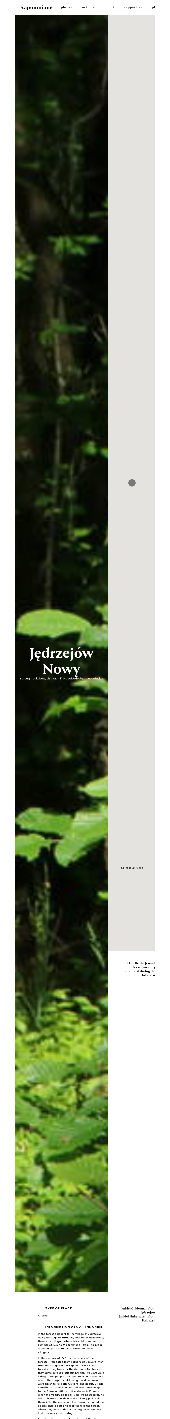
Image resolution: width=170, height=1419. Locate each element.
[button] (132, 483)
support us (133, 7)
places (66, 7)
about (109, 7)
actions (88, 7)
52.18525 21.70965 (132, 867)
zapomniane (37, 7)
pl (153, 7)
